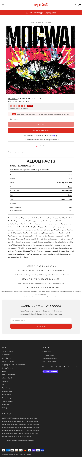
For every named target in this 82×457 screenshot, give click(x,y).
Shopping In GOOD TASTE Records (13, 365)
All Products (6, 355)
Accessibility (6, 404)
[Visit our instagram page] (47, 366)
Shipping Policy (7, 391)
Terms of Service (7, 401)
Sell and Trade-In (7, 368)
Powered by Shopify (7, 454)
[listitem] (41, 12)
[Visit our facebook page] (43, 366)
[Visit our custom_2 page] (77, 366)
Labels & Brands (7, 378)
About (4, 371)
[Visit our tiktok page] (60, 366)
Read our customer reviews (16, 152)
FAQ (3, 384)
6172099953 (46, 351)
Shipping (12, 108)
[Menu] (3, 5)
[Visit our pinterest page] (52, 366)
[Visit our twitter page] (64, 366)
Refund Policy (6, 394)
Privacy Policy (6, 398)
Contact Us (5, 381)
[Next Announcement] (76, 12)
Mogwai (13, 98)
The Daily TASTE (7, 351)
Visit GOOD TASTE (8, 361)
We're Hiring (6, 388)
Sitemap (4, 408)
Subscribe (41, 326)
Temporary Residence (18, 101)
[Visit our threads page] (56, 366)
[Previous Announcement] (6, 12)
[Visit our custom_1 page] (73, 366)
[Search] (76, 5)
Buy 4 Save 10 (6, 358)
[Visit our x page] (68, 366)
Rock (70, 187)
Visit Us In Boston (48, 13)
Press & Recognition (8, 374)
